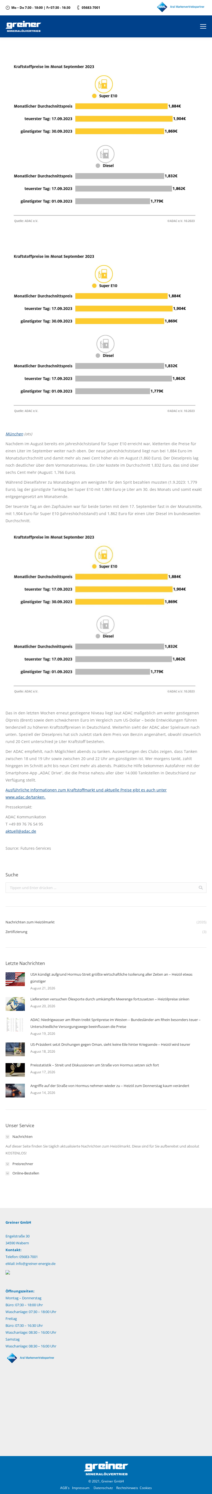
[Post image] (15, 979)
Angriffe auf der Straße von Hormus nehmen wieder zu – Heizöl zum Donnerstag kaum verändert (109, 1085)
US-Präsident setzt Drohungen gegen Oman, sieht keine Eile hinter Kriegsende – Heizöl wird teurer (110, 1044)
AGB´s (65, 1487)
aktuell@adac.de (21, 831)
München (14, 433)
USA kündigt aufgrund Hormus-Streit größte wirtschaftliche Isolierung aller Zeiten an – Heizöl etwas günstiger (111, 978)
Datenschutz (103, 1487)
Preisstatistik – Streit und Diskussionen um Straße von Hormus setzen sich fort (94, 1065)
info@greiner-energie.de (35, 1263)
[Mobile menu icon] (203, 26)
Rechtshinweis (127, 1487)
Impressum (80, 1487)
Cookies (146, 1487)
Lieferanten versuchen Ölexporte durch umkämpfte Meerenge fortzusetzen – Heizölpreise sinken (109, 999)
